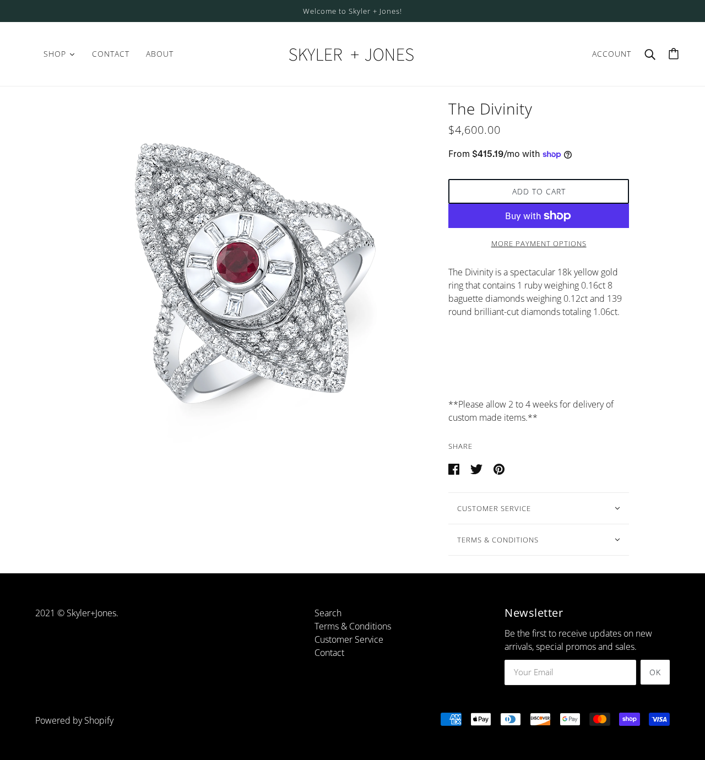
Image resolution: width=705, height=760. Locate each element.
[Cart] (673, 53)
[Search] (649, 53)
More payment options (539, 243)
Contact (329, 653)
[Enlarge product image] (249, 275)
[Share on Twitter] (477, 468)
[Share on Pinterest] (499, 468)
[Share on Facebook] (455, 468)
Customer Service (494, 508)
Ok (655, 672)
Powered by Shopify (74, 720)
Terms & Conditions (498, 540)
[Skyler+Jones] (352, 53)
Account (611, 53)
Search (327, 613)
